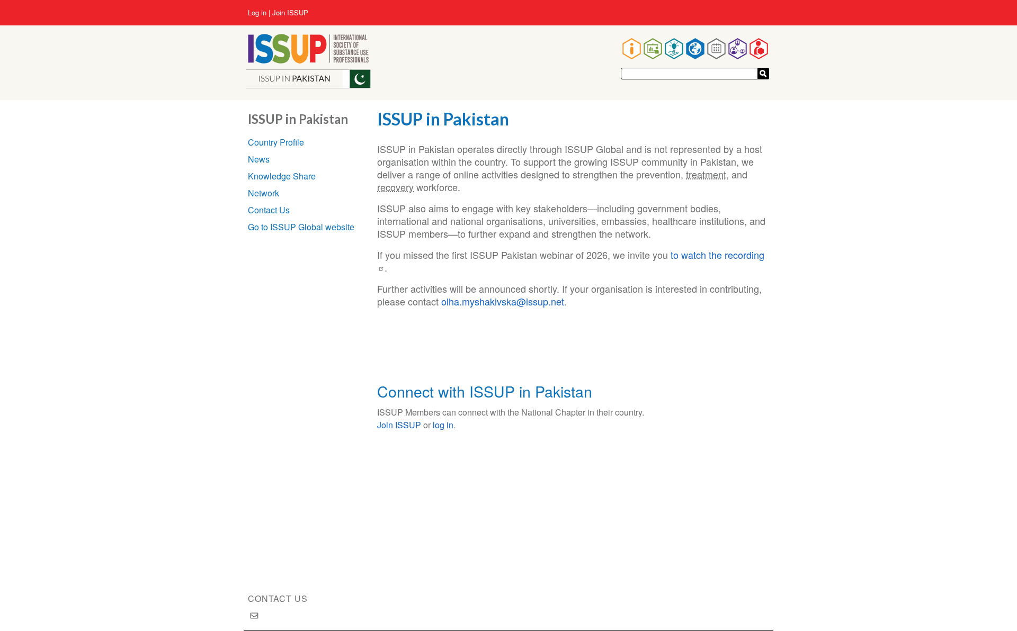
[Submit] (763, 73)
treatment (706, 174)
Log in (257, 12)
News (259, 159)
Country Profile (276, 142)
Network (263, 193)
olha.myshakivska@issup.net (502, 301)
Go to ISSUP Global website (301, 227)
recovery (395, 187)
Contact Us (269, 210)
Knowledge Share (282, 176)
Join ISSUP (290, 12)
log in (443, 425)
